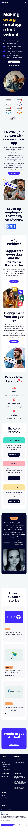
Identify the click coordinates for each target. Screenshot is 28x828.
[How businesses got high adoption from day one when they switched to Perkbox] (14, 617)
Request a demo (14, 62)
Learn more (14, 65)
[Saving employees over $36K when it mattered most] (14, 655)
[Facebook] (2, 809)
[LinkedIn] (10, 809)
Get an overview (14, 173)
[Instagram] (7, 809)
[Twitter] (5, 809)
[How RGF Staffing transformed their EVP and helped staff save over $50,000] (14, 691)
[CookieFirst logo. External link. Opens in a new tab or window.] (1, 813)
